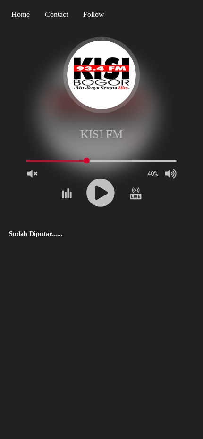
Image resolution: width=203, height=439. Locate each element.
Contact (56, 14)
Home (20, 14)
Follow (93, 14)
